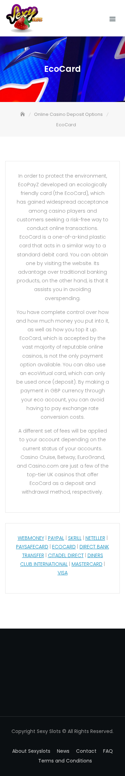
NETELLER (95, 538)
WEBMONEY (31, 538)
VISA (63, 572)
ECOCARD (64, 546)
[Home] (23, 114)
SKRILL (75, 538)
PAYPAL (56, 538)
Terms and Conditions (65, 760)
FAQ (108, 751)
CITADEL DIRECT (66, 555)
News (63, 751)
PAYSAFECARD (32, 546)
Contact (86, 751)
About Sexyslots (31, 751)
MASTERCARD (87, 564)
